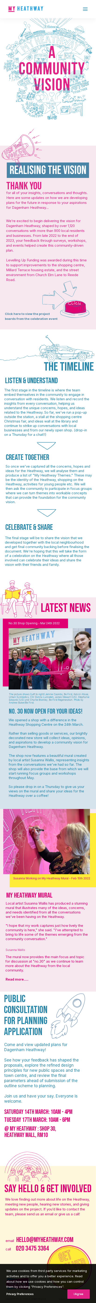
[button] (85, 9)
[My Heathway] (25, 9)
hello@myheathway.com (44, 1240)
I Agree (78, 1294)
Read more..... (17, 979)
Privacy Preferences (19, 1294)
